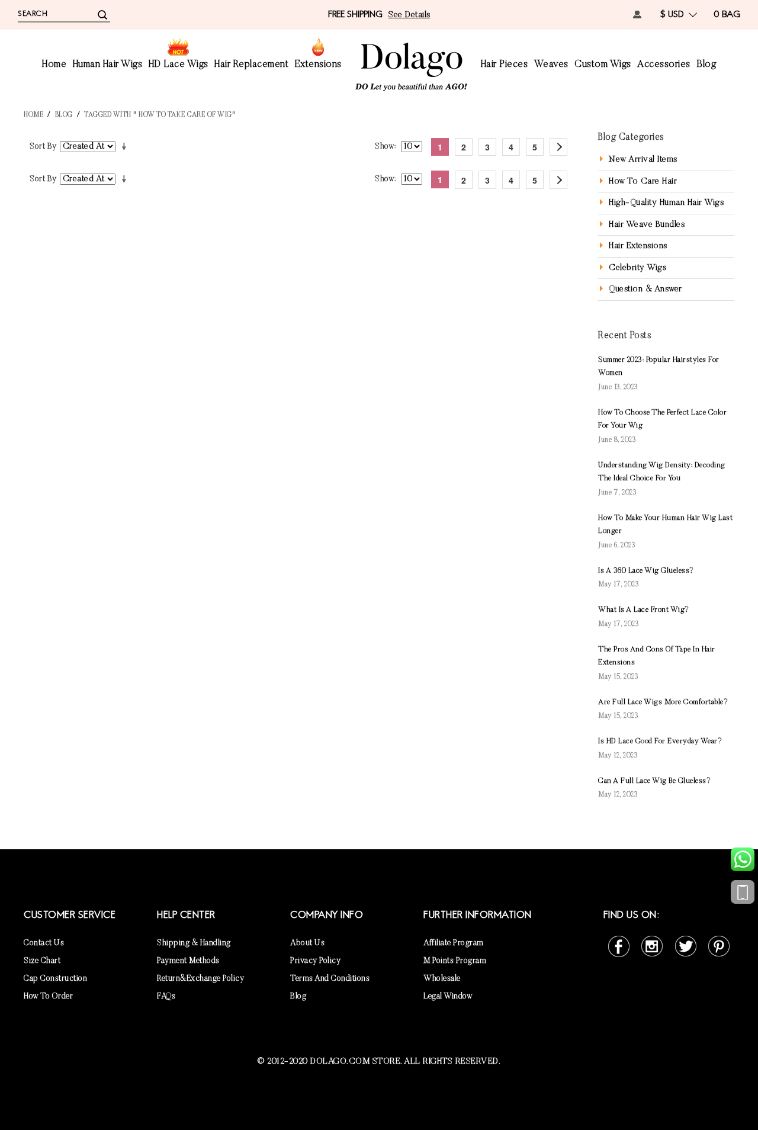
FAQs (166, 997)
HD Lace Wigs (178, 65)
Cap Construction (55, 979)
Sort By (43, 147)
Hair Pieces (504, 65)
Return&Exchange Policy (200, 979)
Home (54, 65)
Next (558, 147)
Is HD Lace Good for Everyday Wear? (660, 741)
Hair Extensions (638, 246)
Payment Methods (188, 961)
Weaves (551, 65)
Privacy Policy (315, 961)
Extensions (318, 65)
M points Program (454, 961)
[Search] (102, 14)
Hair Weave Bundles (647, 224)
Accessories (663, 65)
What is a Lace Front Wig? (643, 610)
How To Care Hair (643, 181)
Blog (706, 65)
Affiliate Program (453, 943)
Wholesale (442, 979)
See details (409, 15)
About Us (307, 943)
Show (384, 147)
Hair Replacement (251, 65)
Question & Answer (645, 289)
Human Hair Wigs (108, 65)
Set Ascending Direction (126, 147)
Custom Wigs (602, 65)
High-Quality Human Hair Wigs (666, 202)
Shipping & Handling (194, 943)
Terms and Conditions (330, 979)
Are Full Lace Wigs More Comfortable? (663, 702)
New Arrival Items (643, 159)
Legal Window (448, 997)
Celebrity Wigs (637, 268)
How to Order (48, 997)
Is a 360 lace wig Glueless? (646, 570)
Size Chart (42, 961)
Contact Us (44, 943)
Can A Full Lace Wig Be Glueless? (654, 781)
